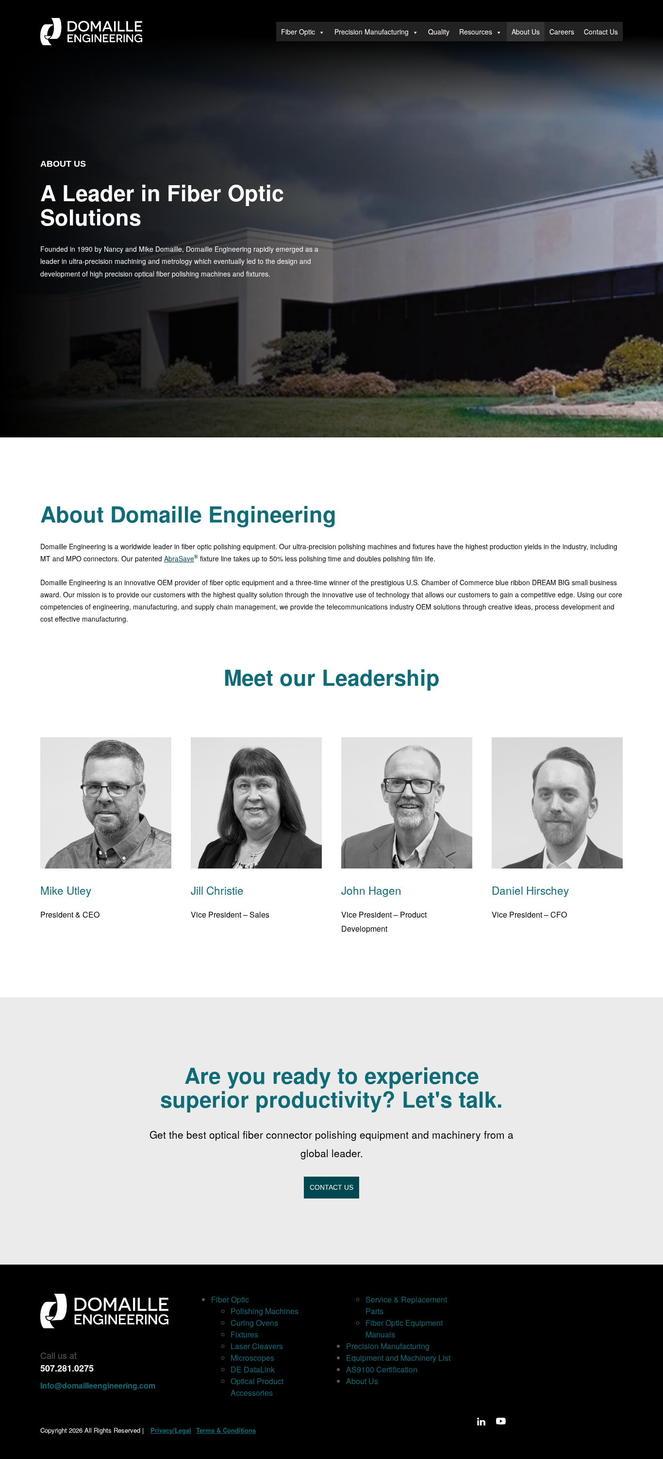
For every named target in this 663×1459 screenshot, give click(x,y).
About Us (526, 31)
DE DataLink (253, 1369)
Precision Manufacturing (371, 31)
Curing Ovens (254, 1322)
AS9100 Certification (381, 1369)
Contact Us (601, 31)
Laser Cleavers (257, 1346)
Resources (475, 31)
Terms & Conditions (226, 1430)
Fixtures (244, 1334)
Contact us (331, 1187)
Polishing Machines (264, 1311)
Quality (438, 31)
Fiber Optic (298, 31)
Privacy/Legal (170, 1430)
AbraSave (179, 558)
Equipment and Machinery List (398, 1357)
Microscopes (252, 1357)
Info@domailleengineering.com (97, 1385)
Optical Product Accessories (257, 1386)
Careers (561, 31)
